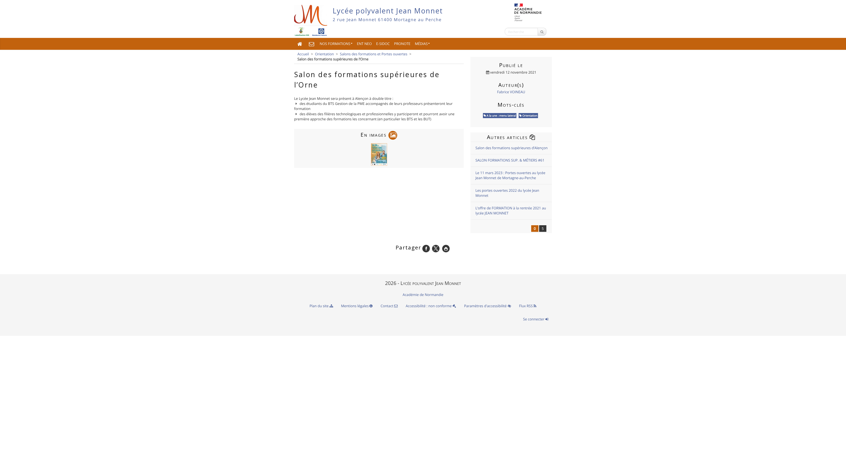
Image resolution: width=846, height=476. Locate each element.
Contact (387, 305)
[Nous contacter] (311, 44)
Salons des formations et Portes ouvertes (373, 54)
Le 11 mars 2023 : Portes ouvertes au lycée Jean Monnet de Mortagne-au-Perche (510, 175)
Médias (421, 43)
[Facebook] (426, 248)
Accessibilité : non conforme (429, 305)
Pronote (402, 43)
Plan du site (320, 305)
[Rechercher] (542, 31)
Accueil (303, 54)
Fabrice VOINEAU (511, 91)
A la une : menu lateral (501, 115)
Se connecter (534, 319)
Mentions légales (355, 305)
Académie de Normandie (423, 294)
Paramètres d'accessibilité (485, 305)
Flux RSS (526, 305)
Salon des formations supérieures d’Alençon (511, 147)
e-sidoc (383, 43)
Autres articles (508, 137)
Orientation (324, 54)
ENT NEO (364, 43)
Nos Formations (335, 43)
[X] (435, 248)
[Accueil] (300, 44)
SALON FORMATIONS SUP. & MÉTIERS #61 (509, 160)
